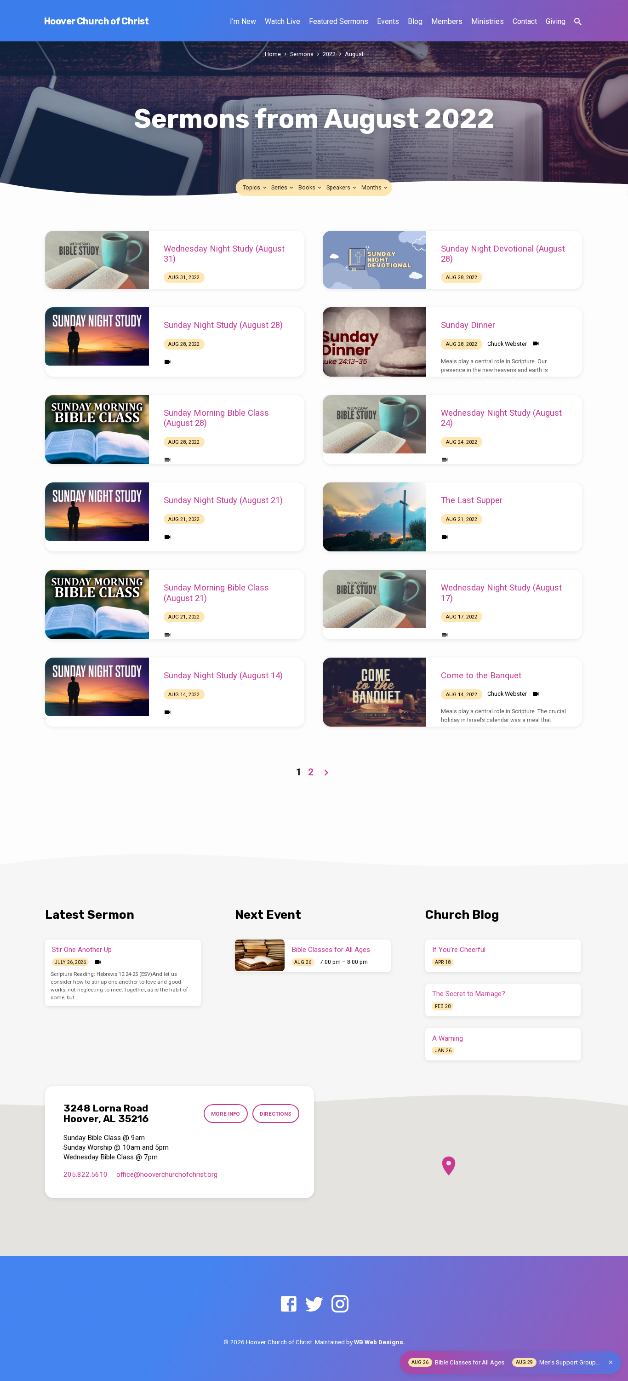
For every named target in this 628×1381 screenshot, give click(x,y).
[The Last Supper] (375, 516)
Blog (415, 21)
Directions (275, 1114)
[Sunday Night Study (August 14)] (97, 687)
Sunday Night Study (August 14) (223, 675)
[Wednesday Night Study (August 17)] (375, 599)
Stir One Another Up (82, 949)
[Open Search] (578, 22)
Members (446, 21)
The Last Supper (471, 500)
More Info (225, 1114)
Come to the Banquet (481, 675)
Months (372, 187)
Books (307, 187)
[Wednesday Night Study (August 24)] (375, 424)
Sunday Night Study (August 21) (223, 500)
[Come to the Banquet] (375, 692)
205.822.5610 (85, 1174)
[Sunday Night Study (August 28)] (97, 336)
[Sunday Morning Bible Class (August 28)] (97, 429)
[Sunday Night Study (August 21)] (97, 511)
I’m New (243, 21)
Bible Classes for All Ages (331, 949)
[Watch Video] (167, 362)
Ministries (487, 21)
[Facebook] (288, 1304)
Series (280, 187)
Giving (555, 21)
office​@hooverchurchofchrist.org (166, 1174)
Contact (525, 21)
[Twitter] (314, 1304)
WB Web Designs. (379, 1342)
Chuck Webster (507, 343)
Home (273, 54)
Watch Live (282, 21)
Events (388, 21)
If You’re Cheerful (458, 949)
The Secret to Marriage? (468, 994)
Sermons (302, 54)
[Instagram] (340, 1304)
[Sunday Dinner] (375, 341)
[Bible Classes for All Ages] (260, 955)
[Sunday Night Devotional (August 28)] (375, 260)
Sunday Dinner (468, 325)
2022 (329, 54)
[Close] (611, 1362)
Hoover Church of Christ (96, 21)
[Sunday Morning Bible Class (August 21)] (97, 604)
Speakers (339, 187)
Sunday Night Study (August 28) (223, 325)
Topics (252, 187)
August (354, 54)
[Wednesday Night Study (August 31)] (97, 260)
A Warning (447, 1038)
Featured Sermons (338, 21)
